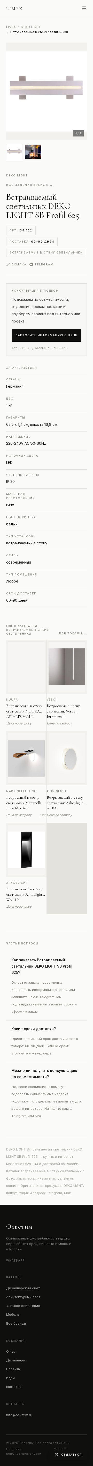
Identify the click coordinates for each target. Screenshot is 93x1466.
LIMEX (11, 27)
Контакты (13, 1387)
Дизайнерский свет (23, 1288)
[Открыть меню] (84, 8)
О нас (11, 1351)
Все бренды (16, 1323)
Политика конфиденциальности (23, 1451)
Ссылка (18, 264)
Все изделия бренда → (29, 185)
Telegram (44, 264)
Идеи (10, 1378)
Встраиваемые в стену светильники (46, 252)
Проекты (13, 1369)
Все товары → (73, 633)
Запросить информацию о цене (46, 335)
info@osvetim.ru (19, 1415)
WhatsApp (15, 1260)
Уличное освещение (23, 1306)
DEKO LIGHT (31, 27)
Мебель (12, 1314)
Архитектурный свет (23, 1297)
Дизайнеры (15, 1360)
